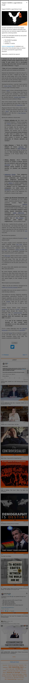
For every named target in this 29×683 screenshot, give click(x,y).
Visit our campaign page (8, 46)
